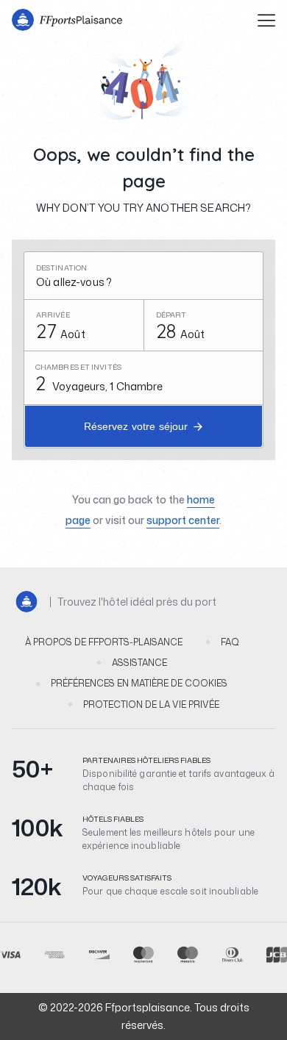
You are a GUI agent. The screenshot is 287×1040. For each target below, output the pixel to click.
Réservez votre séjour (136, 426)
